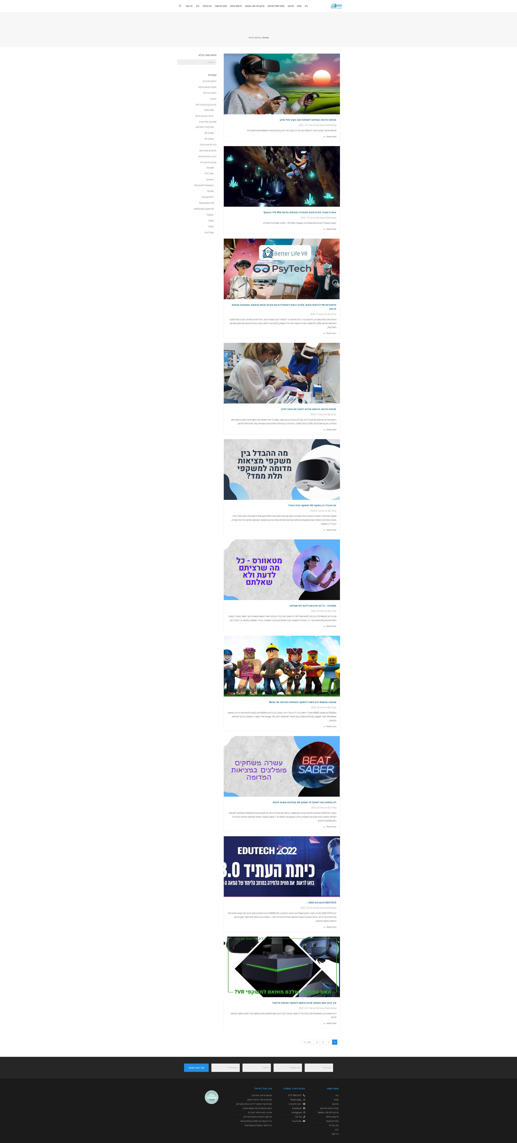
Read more (331, 136)
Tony (333, 510)
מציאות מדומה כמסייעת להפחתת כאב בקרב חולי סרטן (308, 119)
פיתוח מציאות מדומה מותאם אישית (257, 1108)
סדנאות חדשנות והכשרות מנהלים (257, 1116)
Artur (333, 314)
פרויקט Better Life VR (328, 1112)
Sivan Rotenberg (327, 125)
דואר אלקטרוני (295, 1103)
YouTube (209, 232)
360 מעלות (209, 110)
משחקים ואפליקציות (207, 121)
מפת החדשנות (332, 1121)
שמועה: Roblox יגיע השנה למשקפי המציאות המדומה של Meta (302, 702)
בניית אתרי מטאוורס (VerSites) (258, 1125)
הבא (309, 1042)
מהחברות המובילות (208, 162)
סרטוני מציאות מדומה (204, 115)
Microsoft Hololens (204, 185)
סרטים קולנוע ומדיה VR (206, 104)
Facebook (297, 1108)
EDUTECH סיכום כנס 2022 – (321, 902)
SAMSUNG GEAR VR (204, 208)
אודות (336, 1099)
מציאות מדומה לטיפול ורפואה (259, 1099)
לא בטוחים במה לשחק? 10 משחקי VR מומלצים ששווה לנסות (304, 802)
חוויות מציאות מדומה (207, 150)
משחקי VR (209, 138)
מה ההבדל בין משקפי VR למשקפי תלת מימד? (312, 505)
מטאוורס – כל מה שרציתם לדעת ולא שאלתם (313, 605)
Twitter (210, 214)
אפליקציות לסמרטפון (205, 127)
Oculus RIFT (208, 197)
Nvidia (210, 191)
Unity (211, 220)
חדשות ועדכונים (209, 81)
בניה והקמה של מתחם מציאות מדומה (256, 1121)
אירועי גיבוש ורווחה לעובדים (260, 1112)
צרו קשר (335, 1133)
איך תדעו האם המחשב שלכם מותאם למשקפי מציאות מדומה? (304, 1002)
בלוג (337, 1129)
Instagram (296, 1112)
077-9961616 (295, 1095)
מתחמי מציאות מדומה (207, 87)
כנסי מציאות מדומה (208, 144)
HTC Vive (209, 173)
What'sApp (296, 1099)
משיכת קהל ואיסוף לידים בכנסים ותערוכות (254, 1103)
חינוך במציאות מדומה (207, 156)
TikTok (298, 1116)
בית (337, 1095)
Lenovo (210, 179)
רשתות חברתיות (209, 92)
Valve (211, 226)
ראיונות (213, 98)
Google (210, 167)
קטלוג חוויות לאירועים (329, 1108)
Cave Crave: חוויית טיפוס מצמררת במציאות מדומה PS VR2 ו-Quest (300, 212)
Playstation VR (206, 202)
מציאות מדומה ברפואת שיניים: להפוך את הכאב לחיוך (308, 409)
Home (266, 37)
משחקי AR (209, 132)
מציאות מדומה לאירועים (262, 1095)
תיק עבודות (334, 1125)
